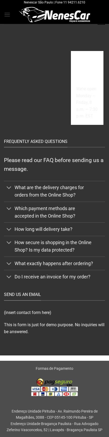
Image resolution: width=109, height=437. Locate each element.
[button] (7, 14)
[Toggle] (9, 188)
